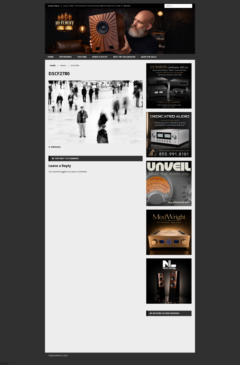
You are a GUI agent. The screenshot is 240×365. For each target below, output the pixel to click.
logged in (64, 171)
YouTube (82, 56)
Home (51, 56)
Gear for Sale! (148, 56)
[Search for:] (178, 5)
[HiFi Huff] (120, 52)
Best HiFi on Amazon (124, 56)
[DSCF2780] (95, 141)
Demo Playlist (100, 56)
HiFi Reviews (65, 56)
